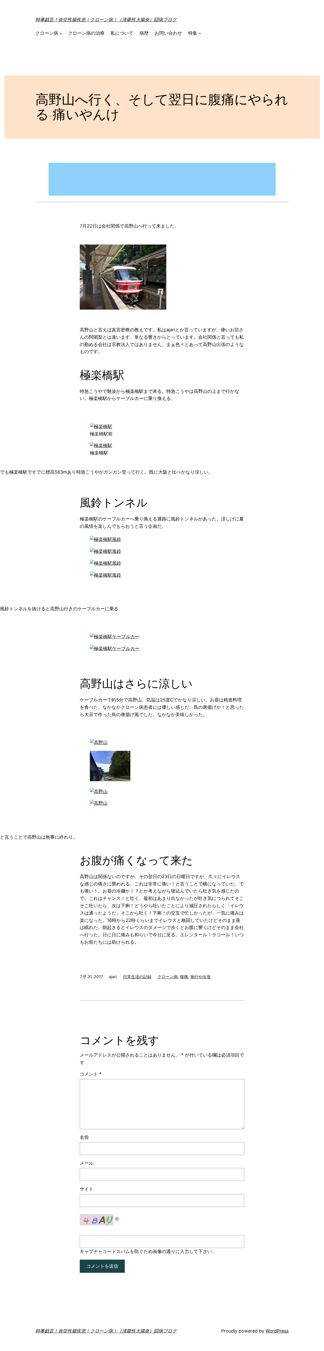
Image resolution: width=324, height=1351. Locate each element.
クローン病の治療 (86, 33)
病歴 (144, 33)
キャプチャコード (98, 1251)
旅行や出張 (200, 976)
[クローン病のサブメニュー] (60, 33)
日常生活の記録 (137, 976)
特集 (192, 33)
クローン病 (46, 33)
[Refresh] (117, 1217)
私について (122, 33)
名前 (84, 1137)
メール (86, 1163)
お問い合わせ (168, 33)
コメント (91, 1074)
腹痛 (184, 976)
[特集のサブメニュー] (199, 33)
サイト (86, 1189)
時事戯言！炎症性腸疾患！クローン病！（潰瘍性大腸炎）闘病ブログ (106, 19)
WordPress (277, 1331)
